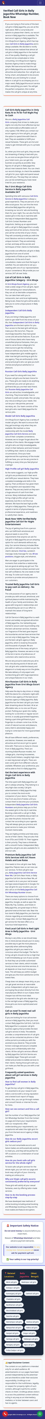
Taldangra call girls (31, 1339)
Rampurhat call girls (13, 1327)
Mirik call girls (11, 1282)
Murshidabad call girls (14, 1310)
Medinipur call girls (29, 1282)
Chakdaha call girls (13, 1299)
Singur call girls (29, 1333)
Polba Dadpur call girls (14, 1350)
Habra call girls (31, 1327)
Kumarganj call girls (13, 1293)
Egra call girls (29, 1345)
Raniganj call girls (12, 1345)
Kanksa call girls (33, 1322)
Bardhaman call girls (14, 1305)
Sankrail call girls (32, 1293)
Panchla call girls (12, 1316)
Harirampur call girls (14, 1322)
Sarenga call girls (12, 1339)
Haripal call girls (12, 1333)
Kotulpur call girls (12, 1288)
